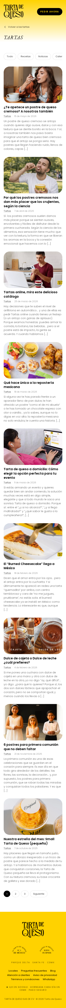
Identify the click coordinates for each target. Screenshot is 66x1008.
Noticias (43, 56)
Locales (13, 970)
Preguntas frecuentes (34, 970)
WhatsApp (49, 979)
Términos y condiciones (25, 979)
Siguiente (38, 894)
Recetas (26, 56)
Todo (10, 56)
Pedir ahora (49, 11)
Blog (53, 970)
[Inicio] (13, 12)
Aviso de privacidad (45, 975)
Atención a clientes (18, 975)
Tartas (7, 116)
